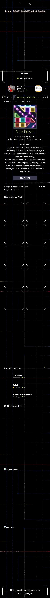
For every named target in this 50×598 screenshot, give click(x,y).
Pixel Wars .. (18, 375)
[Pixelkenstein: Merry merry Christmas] (10, 441)
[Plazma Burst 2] (25, 11)
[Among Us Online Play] (7, 397)
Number (11, 190)
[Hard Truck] (10, 429)
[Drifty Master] (10, 453)
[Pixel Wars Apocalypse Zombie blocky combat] (7, 378)
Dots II (15, 385)
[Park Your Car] (34, 429)
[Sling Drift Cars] (34, 417)
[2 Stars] (17, 136)
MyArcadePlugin (25, 593)
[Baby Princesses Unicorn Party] (34, 453)
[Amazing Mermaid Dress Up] (10, 417)
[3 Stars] (19, 136)
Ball (11, 187)
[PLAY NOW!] (11, 89)
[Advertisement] (25, 40)
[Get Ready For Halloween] (34, 441)
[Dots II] (7, 387)
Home (8, 101)
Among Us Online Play (26, 97)
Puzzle (16, 190)
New (5, 190)
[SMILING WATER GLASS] (22, 453)
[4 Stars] (20, 136)
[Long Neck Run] (22, 429)
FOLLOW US (30, 3)
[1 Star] (16, 136)
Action (16, 101)
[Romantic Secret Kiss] (22, 441)
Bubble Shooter (18, 187)
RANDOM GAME (26, 78)
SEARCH (20, 3)
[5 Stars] (22, 136)
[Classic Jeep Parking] (22, 417)
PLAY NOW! (25, 178)
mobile (27, 187)
